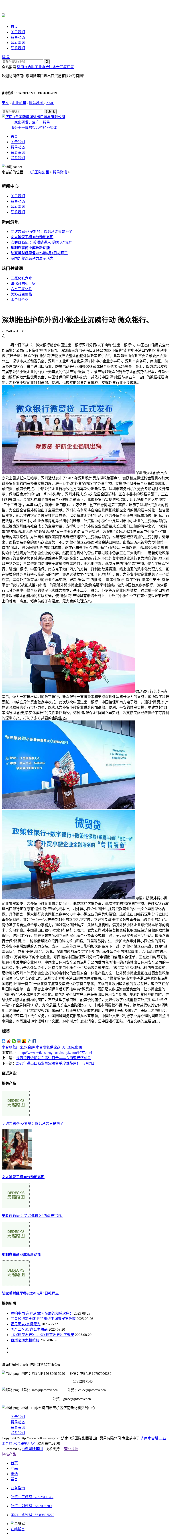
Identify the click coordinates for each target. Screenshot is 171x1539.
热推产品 (9, 1454)
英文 (5, 103)
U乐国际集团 (38, 172)
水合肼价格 (19, 300)
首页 (14, 27)
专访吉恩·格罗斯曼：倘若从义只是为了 (41, 232)
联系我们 (18, 48)
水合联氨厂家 (63, 67)
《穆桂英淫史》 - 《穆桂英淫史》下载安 (42, 1335)
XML (50, 103)
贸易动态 (18, 37)
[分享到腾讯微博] (29, 1041)
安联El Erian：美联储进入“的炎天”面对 (41, 242)
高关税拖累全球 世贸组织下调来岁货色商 (43, 1319)
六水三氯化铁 (21, 289)
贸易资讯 (18, 43)
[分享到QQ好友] (19, 1041)
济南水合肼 (26, 67)
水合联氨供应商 (48, 1047)
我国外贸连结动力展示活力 (32, 258)
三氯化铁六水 (21, 278)
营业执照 (71, 1449)
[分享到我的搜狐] (24, 1041)
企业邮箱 (19, 103)
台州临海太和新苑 (25, 1340)
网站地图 (36, 103)
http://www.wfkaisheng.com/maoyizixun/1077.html (56, 1053)
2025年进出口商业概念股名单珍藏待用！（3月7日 (55, 1063)
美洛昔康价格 (21, 294)
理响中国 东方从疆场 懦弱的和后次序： (42, 1313)
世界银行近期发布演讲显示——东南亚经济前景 (53, 1058)
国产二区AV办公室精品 (29, 1329)
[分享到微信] (14, 1041)
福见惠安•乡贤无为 (26, 1324)
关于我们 (18, 32)
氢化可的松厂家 (23, 283)
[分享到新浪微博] (9, 1041)
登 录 (6, 57)
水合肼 (29, 1047)
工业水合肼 (44, 67)
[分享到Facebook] (34, 1041)
